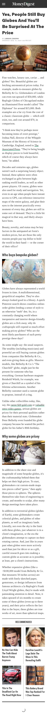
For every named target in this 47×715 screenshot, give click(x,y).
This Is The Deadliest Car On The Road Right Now (11, 691)
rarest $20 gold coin (21, 404)
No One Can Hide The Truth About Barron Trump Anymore (10, 655)
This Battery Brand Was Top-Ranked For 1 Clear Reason (35, 691)
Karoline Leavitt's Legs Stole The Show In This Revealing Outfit (34, 655)
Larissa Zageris (12, 38)
